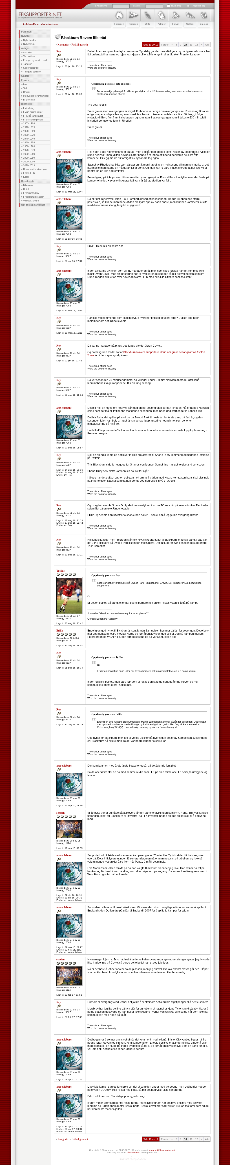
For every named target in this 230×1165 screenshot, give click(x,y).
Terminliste (29, 56)
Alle (207, 44)
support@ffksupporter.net (162, 1150)
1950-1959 (29, 142)
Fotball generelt (79, 44)
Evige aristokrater (32, 112)
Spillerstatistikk (31, 67)
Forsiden (26, 31)
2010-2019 (29, 165)
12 (196, 44)
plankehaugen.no (49, 24)
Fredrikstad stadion (33, 196)
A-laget (25, 48)
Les (25, 84)
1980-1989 (29, 154)
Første (164, 44)
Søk (25, 88)
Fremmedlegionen (33, 119)
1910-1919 (29, 127)
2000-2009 (29, 161)
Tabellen (27, 64)
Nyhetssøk (29, 44)
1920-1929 (29, 131)
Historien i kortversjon (35, 169)
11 (191, 44)
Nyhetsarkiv (29, 40)
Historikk (26, 104)
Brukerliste (29, 99)
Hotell (26, 189)
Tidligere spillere (32, 71)
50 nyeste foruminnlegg (36, 95)
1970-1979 (29, 150)
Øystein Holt (133, 1152)
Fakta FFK (29, 173)
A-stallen (27, 52)
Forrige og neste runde (35, 60)
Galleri (25, 75)
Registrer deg (198, 5)
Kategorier (63, 44)
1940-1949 (29, 138)
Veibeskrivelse (31, 200)
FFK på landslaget (33, 115)
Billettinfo (28, 185)
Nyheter (25, 36)
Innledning (28, 108)
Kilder (26, 176)
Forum (25, 80)
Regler (26, 92)
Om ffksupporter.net (33, 204)
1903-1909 (29, 123)
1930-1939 (29, 134)
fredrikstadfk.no (31, 24)
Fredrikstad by (31, 193)
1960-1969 (29, 146)
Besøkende (27, 181)
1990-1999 (29, 157)
